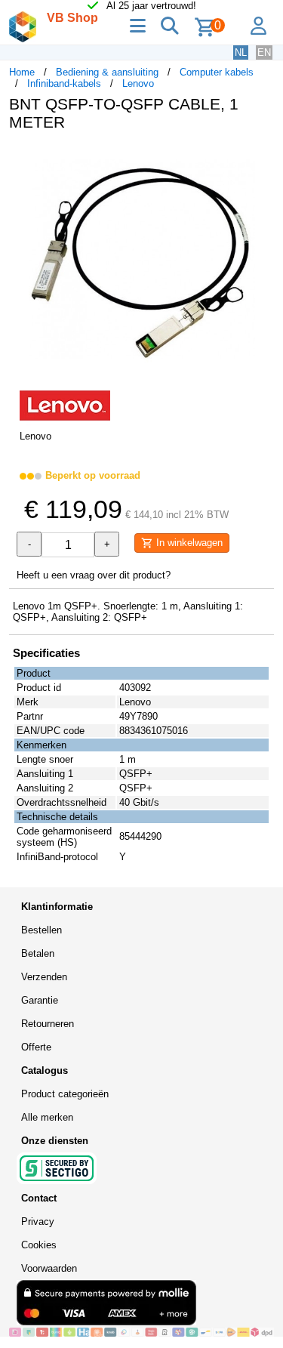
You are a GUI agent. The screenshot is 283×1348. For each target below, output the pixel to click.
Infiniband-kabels (64, 83)
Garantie (39, 1000)
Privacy (37, 1221)
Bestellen (41, 930)
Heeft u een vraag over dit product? (94, 575)
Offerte (36, 1047)
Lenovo (138, 83)
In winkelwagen (188, 542)
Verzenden (44, 976)
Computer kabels (217, 72)
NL (241, 52)
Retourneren (47, 1023)
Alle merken (47, 1117)
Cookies (39, 1245)
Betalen (37, 953)
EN (264, 52)
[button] (260, 159)
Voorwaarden (49, 1268)
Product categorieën (65, 1094)
